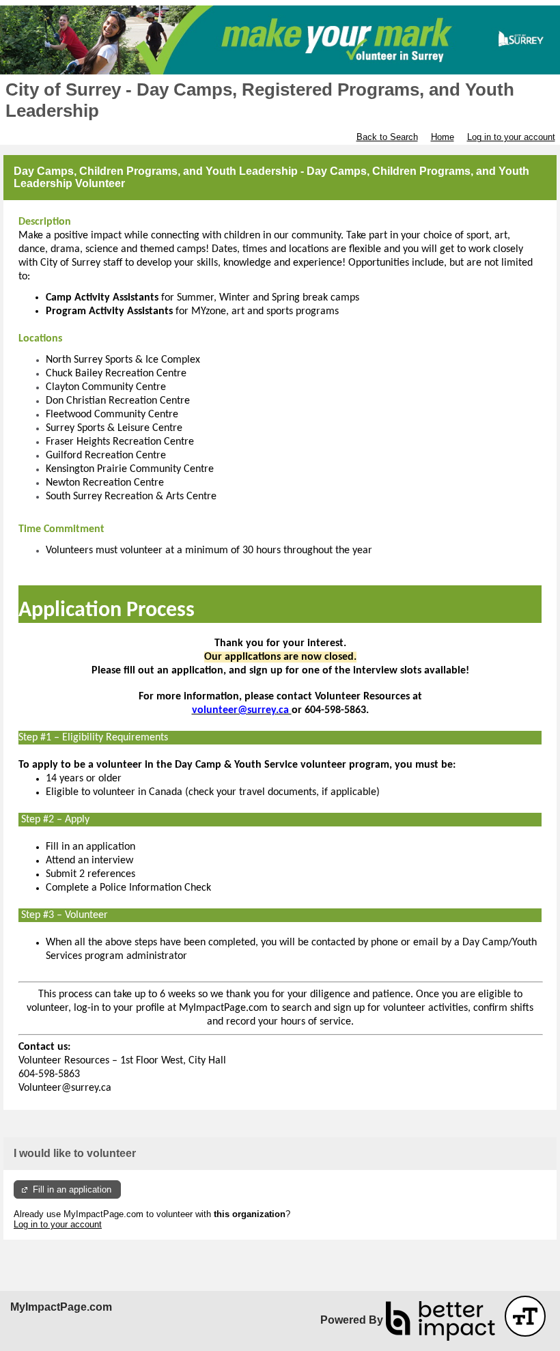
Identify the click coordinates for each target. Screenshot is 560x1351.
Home (442, 137)
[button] (525, 1316)
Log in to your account (511, 137)
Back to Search (387, 137)
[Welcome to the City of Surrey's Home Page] (280, 39)
